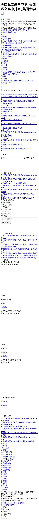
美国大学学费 (19, 43)
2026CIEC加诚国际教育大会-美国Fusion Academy (18, 258)
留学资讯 (4, 59)
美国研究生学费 (18, 48)
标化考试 (4, 450)
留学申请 (4, 37)
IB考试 (22, 72)
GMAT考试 (13, 74)
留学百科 (4, 76)
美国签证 (4, 67)
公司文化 (24, 81)
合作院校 (17, 81)
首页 (2, 34)
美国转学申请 (21, 97)
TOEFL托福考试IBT (8, 457)
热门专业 (4, 65)
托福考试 (4, 72)
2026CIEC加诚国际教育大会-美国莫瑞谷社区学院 (19, 255)
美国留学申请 (6, 463)
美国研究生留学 (6, 45)
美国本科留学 (6, 39)
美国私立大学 (16, 41)
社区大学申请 (11, 97)
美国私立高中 (16, 54)
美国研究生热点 (17, 50)
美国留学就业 (6, 468)
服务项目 (10, 81)
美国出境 (4, 472)
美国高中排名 (6, 54)
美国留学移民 (6, 461)
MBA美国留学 (6, 50)
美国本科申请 (16, 94)
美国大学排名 (26, 41)
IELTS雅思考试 (6, 452)
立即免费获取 (6, 222)
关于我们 (4, 78)
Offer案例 (4, 61)
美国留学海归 (6, 470)
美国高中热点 (9, 56)
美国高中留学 (6, 52)
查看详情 (4, 307)
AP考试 (17, 72)
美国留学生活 (6, 465)
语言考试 (4, 70)
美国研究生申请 (6, 48)
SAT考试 (28, 72)
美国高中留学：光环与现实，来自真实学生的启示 (19, 253)
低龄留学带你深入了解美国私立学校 (14, 183)
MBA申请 (29, 97)
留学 (4, 205)
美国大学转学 (9, 43)
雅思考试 (10, 72)
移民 (10, 205)
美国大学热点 (6, 41)
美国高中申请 (26, 54)
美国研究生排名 (30, 48)
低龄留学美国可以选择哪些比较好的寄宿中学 (17, 198)
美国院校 (4, 63)
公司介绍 (4, 81)
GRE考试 (5, 74)
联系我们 (30, 81)
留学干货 (4, 443)
